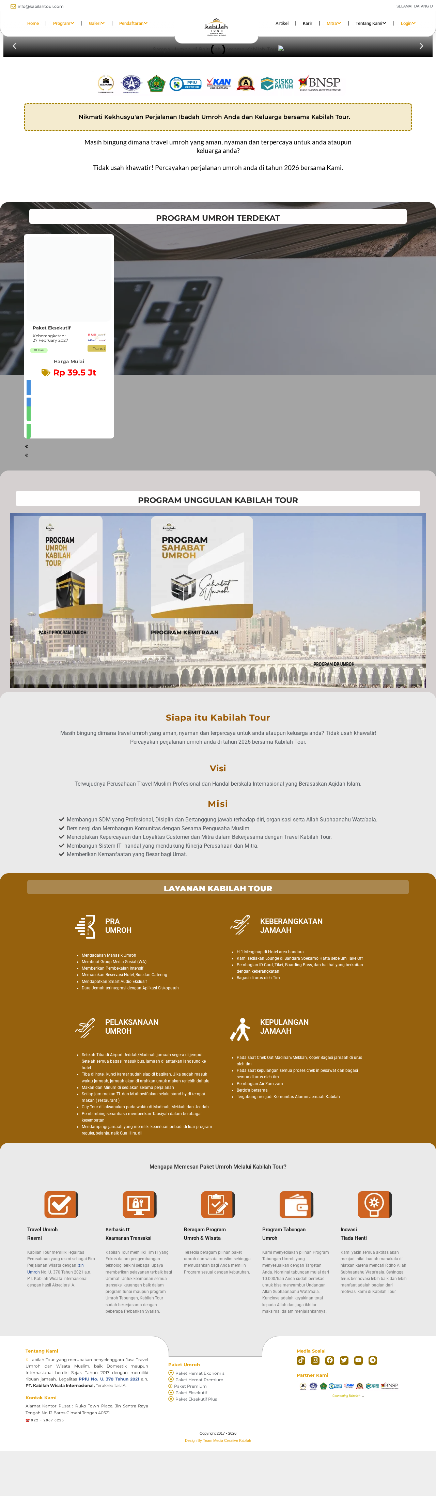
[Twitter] (344, 1360)
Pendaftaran (131, 23)
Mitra (332, 23)
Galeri (94, 23)
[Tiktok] (301, 1360)
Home (33, 23)
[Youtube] (358, 1360)
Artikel (282, 23)
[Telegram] (373, 1360)
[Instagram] (315, 1360)
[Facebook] (329, 1360)
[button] (14, 46)
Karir (307, 23)
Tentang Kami (369, 23)
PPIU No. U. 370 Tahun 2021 (109, 1379)
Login (406, 23)
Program (61, 23)
